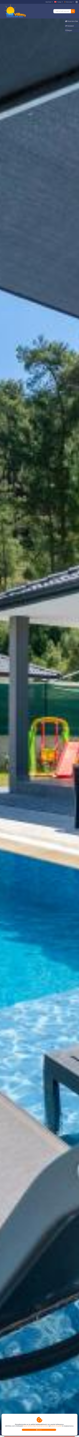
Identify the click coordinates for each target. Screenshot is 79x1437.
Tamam (39, 1429)
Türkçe (59, 2)
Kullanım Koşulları (56, 1426)
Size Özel (48, 2)
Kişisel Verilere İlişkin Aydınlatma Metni (35, 1426)
